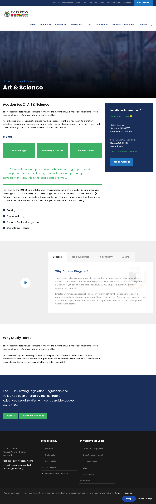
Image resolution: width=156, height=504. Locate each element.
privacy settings (125, 493)
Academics (60, 24)
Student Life (101, 24)
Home (32, 24)
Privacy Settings (145, 498)
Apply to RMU (50, 461)
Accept (129, 498)
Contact (143, 24)
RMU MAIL (127, 2)
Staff (89, 24)
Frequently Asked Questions (56, 473)
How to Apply (50, 467)
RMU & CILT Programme (62, 2)
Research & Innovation (123, 24)
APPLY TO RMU (143, 2)
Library (102, 2)
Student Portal (114, 2)
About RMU (45, 24)
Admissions (76, 24)
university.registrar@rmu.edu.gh (17, 465)
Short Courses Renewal (86, 2)
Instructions (92, 462)
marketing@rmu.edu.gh (13, 468)
